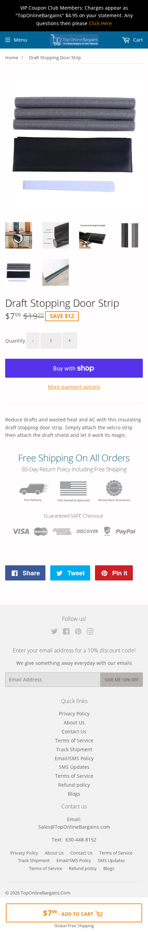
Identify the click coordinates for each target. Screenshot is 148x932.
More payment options (74, 387)
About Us (74, 722)
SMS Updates (74, 767)
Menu (20, 39)
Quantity (15, 340)
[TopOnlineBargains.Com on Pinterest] (78, 632)
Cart (137, 39)
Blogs (74, 793)
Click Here (100, 23)
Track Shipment (74, 749)
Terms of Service (74, 740)
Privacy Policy (74, 713)
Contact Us (74, 731)
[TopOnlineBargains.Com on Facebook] (66, 632)
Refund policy (74, 785)
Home (11, 57)
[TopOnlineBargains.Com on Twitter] (54, 632)
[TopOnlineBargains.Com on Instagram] (90, 632)
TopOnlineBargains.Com (45, 893)
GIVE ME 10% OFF (121, 680)
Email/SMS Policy (74, 758)
